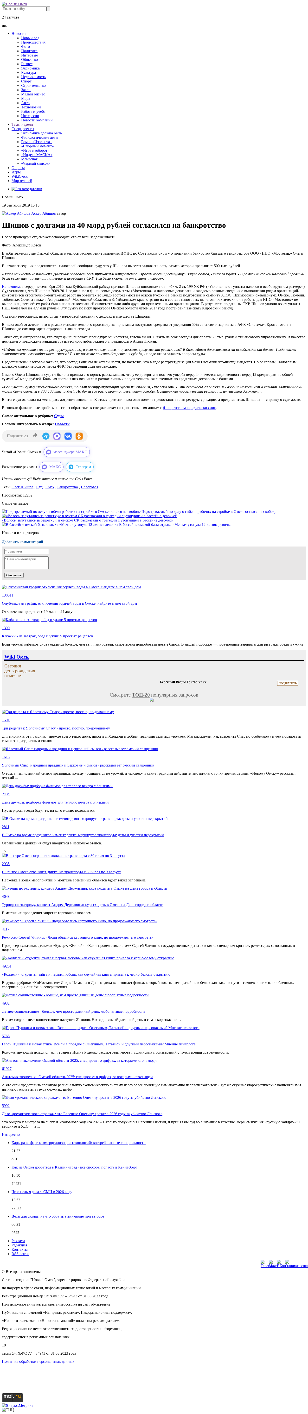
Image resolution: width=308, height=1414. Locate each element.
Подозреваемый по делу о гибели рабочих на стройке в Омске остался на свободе (208, 511)
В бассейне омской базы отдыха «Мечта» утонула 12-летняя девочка (175, 524)
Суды (59, 416)
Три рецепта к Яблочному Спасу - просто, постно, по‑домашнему (56, 728)
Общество (29, 59)
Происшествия (33, 42)
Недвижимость (33, 77)
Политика (29, 51)
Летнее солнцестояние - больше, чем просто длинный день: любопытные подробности (73, 1011)
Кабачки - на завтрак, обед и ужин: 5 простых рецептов (47, 636)
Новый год (30, 38)
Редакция (19, 1245)
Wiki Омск (16, 657)
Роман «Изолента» (36, 142)
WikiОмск (20, 176)
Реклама (18, 1241)
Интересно (30, 116)
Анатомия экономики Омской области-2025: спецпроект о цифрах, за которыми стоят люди (77, 1077)
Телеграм (83, 467)
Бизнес (26, 64)
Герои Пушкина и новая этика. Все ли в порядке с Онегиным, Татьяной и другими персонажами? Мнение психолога (99, 1044)
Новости (19, 33)
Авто (25, 103)
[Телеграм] (263, 1263)
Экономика (30, 68)
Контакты (20, 1249)
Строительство (33, 85)
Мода (25, 98)
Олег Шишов (22, 487)
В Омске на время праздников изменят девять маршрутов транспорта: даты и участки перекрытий (83, 835)
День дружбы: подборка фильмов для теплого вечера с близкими (55, 802)
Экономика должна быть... (43, 133)
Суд (39, 487)
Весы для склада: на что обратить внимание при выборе (58, 1216)
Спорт (26, 81)
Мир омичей (22, 181)
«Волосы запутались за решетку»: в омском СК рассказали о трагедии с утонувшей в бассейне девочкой (87, 520)
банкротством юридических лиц (189, 408)
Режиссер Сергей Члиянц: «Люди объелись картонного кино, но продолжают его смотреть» (78, 937)
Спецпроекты (23, 129)
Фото (25, 46)
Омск (49, 487)
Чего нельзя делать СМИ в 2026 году (42, 1192)
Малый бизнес (33, 94)
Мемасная (29, 159)
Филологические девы (39, 137)
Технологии (31, 107)
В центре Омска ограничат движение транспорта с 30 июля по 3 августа (61, 872)
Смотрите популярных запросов (154, 695)
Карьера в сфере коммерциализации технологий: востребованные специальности (79, 1143)
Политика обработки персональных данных (38, 1361)
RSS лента (20, 1254)
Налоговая (89, 487)
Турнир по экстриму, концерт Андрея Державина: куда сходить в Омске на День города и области (82, 905)
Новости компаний (37, 120)
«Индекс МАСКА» (36, 155)
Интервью (29, 55)
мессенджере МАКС (70, 452)
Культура (28, 72)
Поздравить (288, 683)
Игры (16, 172)
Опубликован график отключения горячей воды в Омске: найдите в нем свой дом (69, 603)
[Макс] (272, 1263)
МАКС (55, 467)
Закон (26, 90)
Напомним (11, 286)
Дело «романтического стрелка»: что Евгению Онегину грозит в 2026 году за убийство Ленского (82, 1114)
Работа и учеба (33, 111)
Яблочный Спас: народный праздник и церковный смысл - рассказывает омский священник (78, 765)
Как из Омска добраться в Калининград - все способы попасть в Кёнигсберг (74, 1167)
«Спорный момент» (37, 146)
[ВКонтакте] (280, 1263)
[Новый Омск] (14, 4)
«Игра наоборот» (35, 150)
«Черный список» (36, 163)
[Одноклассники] (288, 1263)
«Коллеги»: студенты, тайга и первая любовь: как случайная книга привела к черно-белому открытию (86, 974)
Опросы (18, 168)
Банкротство (67, 487)
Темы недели (22, 124)
